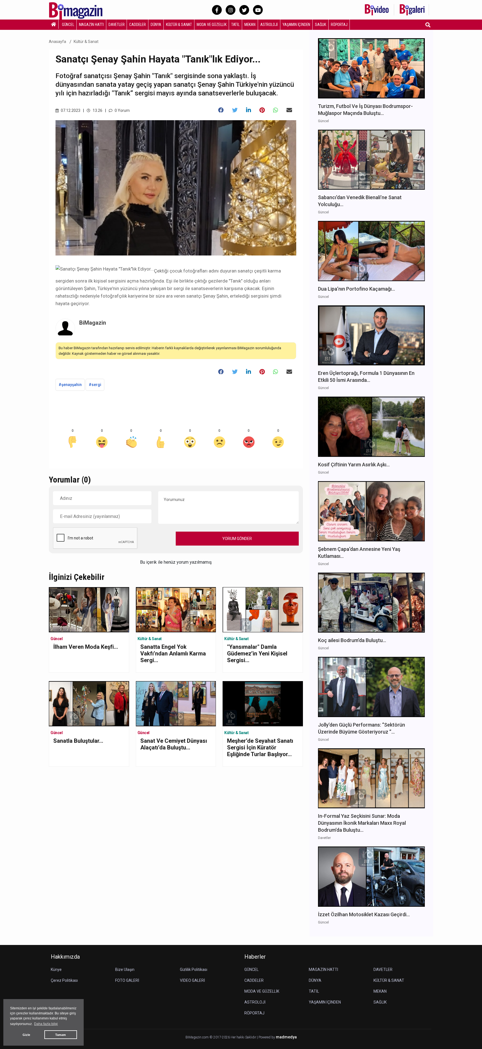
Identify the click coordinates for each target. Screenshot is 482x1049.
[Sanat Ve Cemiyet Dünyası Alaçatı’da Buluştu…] (176, 703)
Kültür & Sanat (86, 41)
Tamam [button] (60, 1034)
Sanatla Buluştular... (78, 740)
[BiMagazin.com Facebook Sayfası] (217, 10)
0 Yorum (122, 110)
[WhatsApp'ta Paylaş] (275, 110)
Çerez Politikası (64, 980)
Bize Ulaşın (124, 969)
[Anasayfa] (54, 24)
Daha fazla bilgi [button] (46, 1024)
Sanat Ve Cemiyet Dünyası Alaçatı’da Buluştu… (173, 744)
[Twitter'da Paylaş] (235, 110)
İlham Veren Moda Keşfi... (85, 646)
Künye (56, 969)
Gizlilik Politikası (193, 969)
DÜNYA (156, 24)
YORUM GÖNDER (237, 538)
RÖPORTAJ (339, 24)
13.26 (97, 110)
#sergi (95, 384)
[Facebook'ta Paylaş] (221, 110)
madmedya (286, 1037)
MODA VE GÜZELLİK (211, 24)
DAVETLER (116, 24)
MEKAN (250, 24)
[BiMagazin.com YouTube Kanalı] (258, 10)
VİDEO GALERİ (192, 980)
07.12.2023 (70, 110)
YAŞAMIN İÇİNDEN (296, 24)
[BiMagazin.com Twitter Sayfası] (244, 10)
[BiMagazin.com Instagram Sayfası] (230, 10)
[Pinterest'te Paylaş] (262, 110)
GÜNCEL (68, 24)
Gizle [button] (26, 1034)
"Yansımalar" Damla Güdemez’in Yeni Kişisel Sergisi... (257, 653)
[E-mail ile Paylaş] (289, 110)
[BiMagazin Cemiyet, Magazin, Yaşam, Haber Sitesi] (79, 9)
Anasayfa (57, 41)
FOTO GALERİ (127, 980)
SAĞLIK (320, 24)
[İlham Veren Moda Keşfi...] (89, 609)
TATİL (235, 24)
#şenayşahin (70, 384)
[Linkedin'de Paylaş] (248, 110)
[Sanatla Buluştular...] (89, 703)
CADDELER (137, 24)
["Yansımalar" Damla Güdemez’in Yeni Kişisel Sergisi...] (263, 609)
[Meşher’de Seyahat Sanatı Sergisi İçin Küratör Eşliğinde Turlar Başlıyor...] (263, 703)
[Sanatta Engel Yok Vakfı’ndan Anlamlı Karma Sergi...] (176, 609)
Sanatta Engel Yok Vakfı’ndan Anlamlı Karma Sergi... (173, 653)
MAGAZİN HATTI (91, 24)
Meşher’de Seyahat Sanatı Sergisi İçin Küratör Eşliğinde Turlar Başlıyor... (260, 747)
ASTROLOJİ (269, 24)
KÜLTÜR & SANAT (179, 24)
